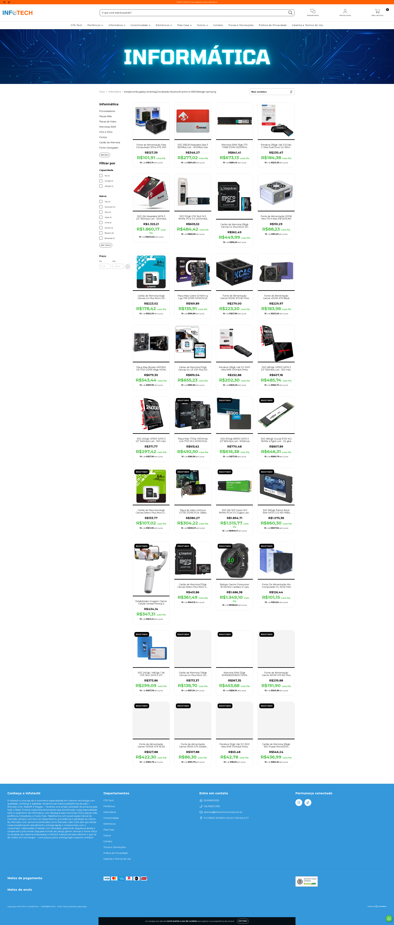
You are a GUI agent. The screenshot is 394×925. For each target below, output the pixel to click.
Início (102, 91)
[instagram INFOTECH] (4, 2)
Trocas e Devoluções (241, 25)
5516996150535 (211, 800)
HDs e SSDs (105, 132)
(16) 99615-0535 (212, 806)
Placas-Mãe (105, 116)
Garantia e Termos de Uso (307, 25)
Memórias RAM (107, 126)
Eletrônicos (163, 25)
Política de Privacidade (273, 25)
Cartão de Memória (109, 142)
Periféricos (94, 25)
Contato (218, 25)
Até (113, 261)
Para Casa (183, 25)
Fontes (103, 137)
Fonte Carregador (108, 147)
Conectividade (140, 25)
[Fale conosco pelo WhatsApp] (389, 918)
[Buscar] (290, 12)
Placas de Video (107, 121)
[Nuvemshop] (377, 907)
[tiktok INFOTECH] (9, 2)
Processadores (107, 111)
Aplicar (127, 266)
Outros (201, 25)
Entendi (243, 921)
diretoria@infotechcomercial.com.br (223, 812)
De (100, 261)
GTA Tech (76, 25)
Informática (116, 25)
